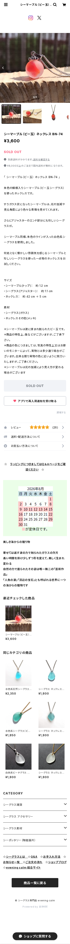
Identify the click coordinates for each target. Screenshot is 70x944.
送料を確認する (41, 159)
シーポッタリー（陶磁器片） (19, 840)
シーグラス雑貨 (12, 804)
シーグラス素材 (12, 828)
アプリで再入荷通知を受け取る (37, 401)
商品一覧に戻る (35, 883)
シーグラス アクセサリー (18, 816)
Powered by (31, 906)
